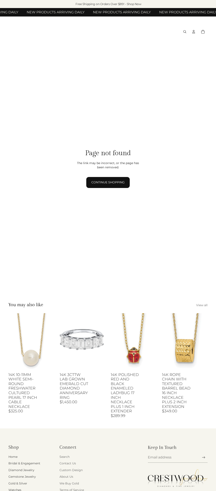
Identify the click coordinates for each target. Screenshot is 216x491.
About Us (66, 477)
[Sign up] (204, 457)
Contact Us (67, 463)
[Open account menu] (193, 31)
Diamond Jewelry (21, 470)
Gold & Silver (17, 483)
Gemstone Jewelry (22, 477)
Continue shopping (108, 182)
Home (13, 457)
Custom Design (71, 470)
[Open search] (184, 31)
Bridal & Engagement (24, 463)
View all (202, 305)
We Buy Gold (69, 483)
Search (64, 457)
